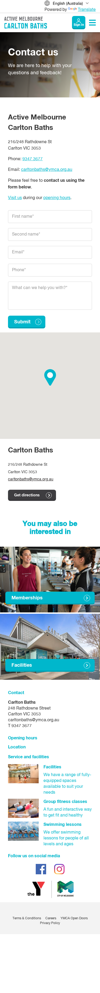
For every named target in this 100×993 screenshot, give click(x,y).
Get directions (27, 495)
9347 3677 (32, 159)
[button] (50, 377)
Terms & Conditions (27, 918)
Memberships (27, 598)
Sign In (79, 25)
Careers (50, 918)
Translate (87, 10)
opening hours (56, 198)
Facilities (21, 665)
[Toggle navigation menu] (92, 23)
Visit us (15, 198)
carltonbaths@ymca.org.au (46, 170)
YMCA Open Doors (74, 918)
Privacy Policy (50, 923)
